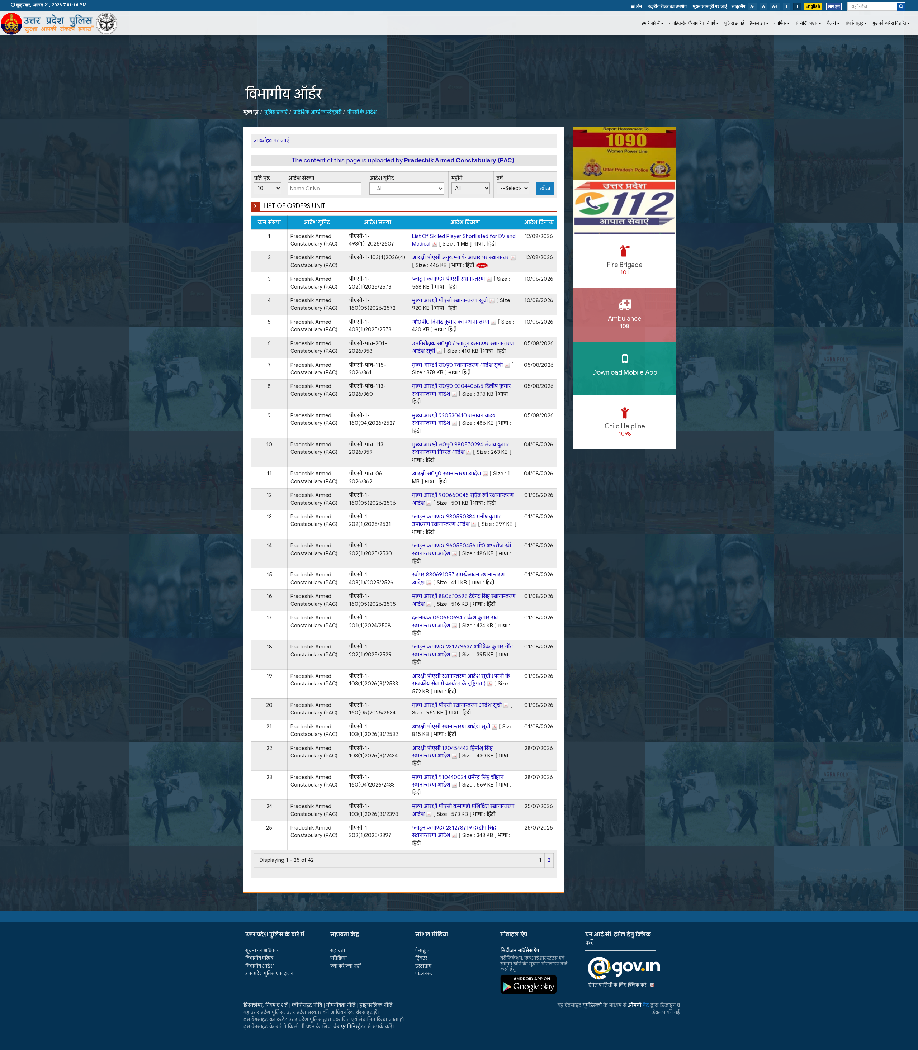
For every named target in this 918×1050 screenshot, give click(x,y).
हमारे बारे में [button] (651, 23)
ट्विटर (421, 958)
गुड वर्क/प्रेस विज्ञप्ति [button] (889, 23)
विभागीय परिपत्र (259, 958)
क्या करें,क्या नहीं (345, 966)
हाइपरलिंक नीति (376, 1005)
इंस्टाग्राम (423, 966)
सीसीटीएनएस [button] (806, 23)
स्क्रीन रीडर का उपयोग (667, 6)
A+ (775, 6)
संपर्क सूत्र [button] (854, 23)
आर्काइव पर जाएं (271, 140)
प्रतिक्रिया (338, 958)
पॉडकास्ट (423, 973)
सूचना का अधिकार (262, 950)
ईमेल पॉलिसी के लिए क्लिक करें (617, 985)
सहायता (337, 950)
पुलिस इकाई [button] (734, 23)
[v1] (901, 6)
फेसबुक (422, 950)
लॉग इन (834, 6)
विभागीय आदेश (259, 966)
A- (752, 6)
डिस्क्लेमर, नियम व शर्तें (265, 1005)
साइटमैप (738, 6)
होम (638, 6)
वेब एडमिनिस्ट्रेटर (349, 1026)
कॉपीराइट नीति (307, 1005)
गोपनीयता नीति (340, 1005)
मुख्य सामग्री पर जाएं (710, 6)
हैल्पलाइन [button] (757, 23)
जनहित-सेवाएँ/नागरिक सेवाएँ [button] (692, 23)
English (812, 6)
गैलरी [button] (831, 23)
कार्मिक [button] (780, 23)
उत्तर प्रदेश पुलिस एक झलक (270, 973)
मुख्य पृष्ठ (251, 112)
